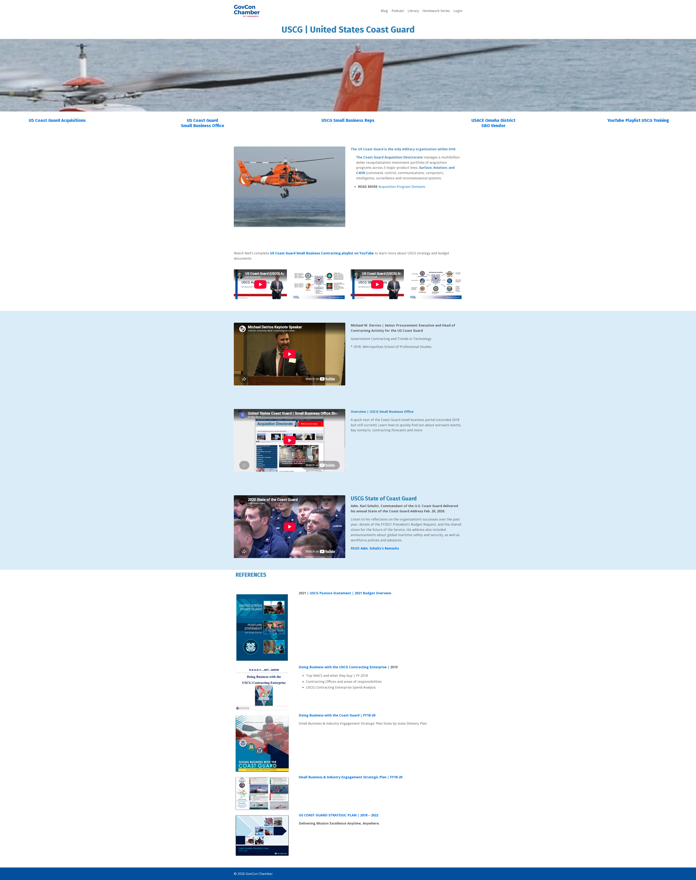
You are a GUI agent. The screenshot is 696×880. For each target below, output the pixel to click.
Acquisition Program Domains (401, 186)
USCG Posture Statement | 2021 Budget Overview (350, 593)
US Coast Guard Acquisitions (57, 120)
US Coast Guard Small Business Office (202, 123)
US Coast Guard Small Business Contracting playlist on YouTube (322, 253)
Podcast (398, 11)
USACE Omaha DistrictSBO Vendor (493, 123)
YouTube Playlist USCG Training (638, 120)
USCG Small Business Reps (348, 120)
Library (413, 11)
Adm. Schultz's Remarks (380, 548)
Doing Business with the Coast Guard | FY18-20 (337, 715)
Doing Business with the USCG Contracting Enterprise (343, 667)
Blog (384, 11)
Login (457, 11)
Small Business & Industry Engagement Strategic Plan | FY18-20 (351, 777)
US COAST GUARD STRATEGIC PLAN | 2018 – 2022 (338, 815)
